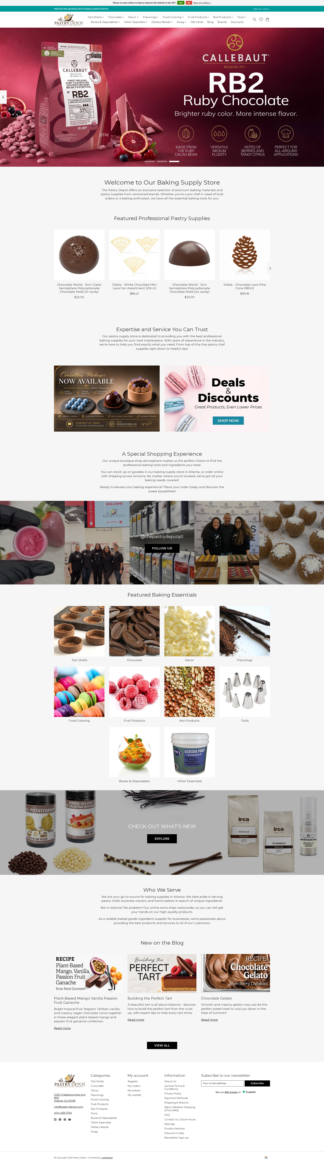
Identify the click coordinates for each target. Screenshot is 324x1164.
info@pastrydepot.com (68, 1106)
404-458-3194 (63, 1112)
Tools (245, 720)
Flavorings (244, 660)
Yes (181, 3)
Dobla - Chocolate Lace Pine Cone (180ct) (245, 286)
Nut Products (189, 720)
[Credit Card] (266, 1157)
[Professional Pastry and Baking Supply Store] (69, 19)
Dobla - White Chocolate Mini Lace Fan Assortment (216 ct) (134, 286)
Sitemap (169, 1124)
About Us (170, 1081)
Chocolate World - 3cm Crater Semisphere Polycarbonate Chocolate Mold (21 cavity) (79, 288)
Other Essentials (189, 781)
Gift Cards (197, 22)
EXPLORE (162, 838)
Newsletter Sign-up (176, 1137)
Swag (94, 1131)
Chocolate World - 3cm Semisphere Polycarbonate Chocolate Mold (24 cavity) (189, 288)
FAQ (167, 1114)
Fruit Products (134, 720)
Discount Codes (174, 1133)
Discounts (237, 22)
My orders (134, 1085)
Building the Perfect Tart (150, 998)
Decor (189, 660)
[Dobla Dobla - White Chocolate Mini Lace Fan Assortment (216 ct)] (134, 255)
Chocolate (134, 660)
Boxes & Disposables (134, 781)
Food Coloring (79, 720)
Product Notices (174, 1128)
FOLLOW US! (162, 548)
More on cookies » (202, 3)
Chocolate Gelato (216, 998)
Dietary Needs (100, 1127)
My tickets (134, 1090)
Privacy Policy (172, 1093)
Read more (62, 1028)
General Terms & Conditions (174, 1087)
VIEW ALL (162, 1045)
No (189, 3)
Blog (210, 22)
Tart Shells (79, 660)
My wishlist (134, 1095)
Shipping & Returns (176, 1102)
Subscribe (257, 1083)
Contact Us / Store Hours (179, 1119)
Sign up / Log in (261, 9)
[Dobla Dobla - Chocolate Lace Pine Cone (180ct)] (245, 255)
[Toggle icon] (254, 20)
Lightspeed (107, 1157)
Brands (222, 22)
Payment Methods (176, 1098)
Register (133, 1081)
